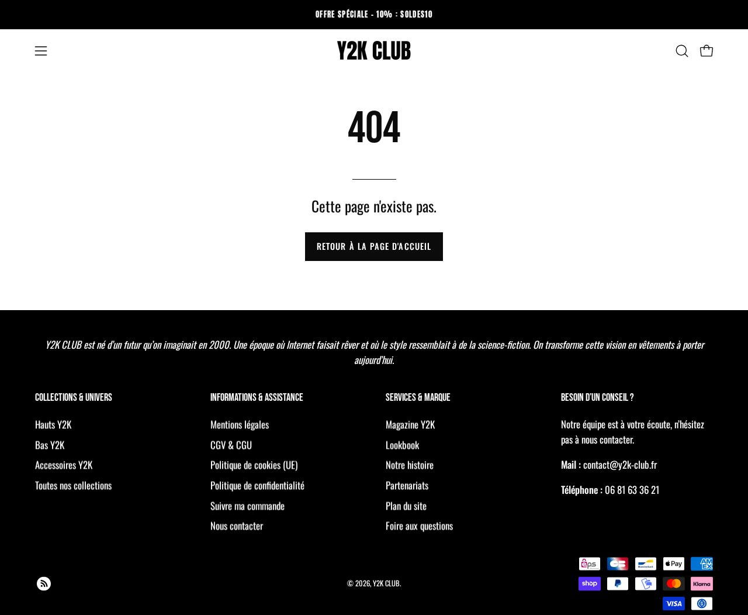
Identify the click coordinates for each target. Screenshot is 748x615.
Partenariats (407, 484)
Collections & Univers (73, 398)
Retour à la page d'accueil (374, 246)
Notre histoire (410, 464)
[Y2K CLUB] (374, 51)
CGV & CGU (231, 444)
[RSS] (44, 583)
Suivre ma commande (247, 504)
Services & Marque (418, 398)
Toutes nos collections (73, 484)
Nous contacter (236, 525)
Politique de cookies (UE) (253, 464)
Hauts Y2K (53, 424)
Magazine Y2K (410, 424)
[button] (682, 51)
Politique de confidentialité (257, 484)
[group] (374, 14)
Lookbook (402, 444)
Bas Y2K (49, 444)
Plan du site (406, 504)
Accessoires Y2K (63, 464)
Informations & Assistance (256, 398)
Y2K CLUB (386, 583)
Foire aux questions (419, 525)
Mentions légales (239, 424)
